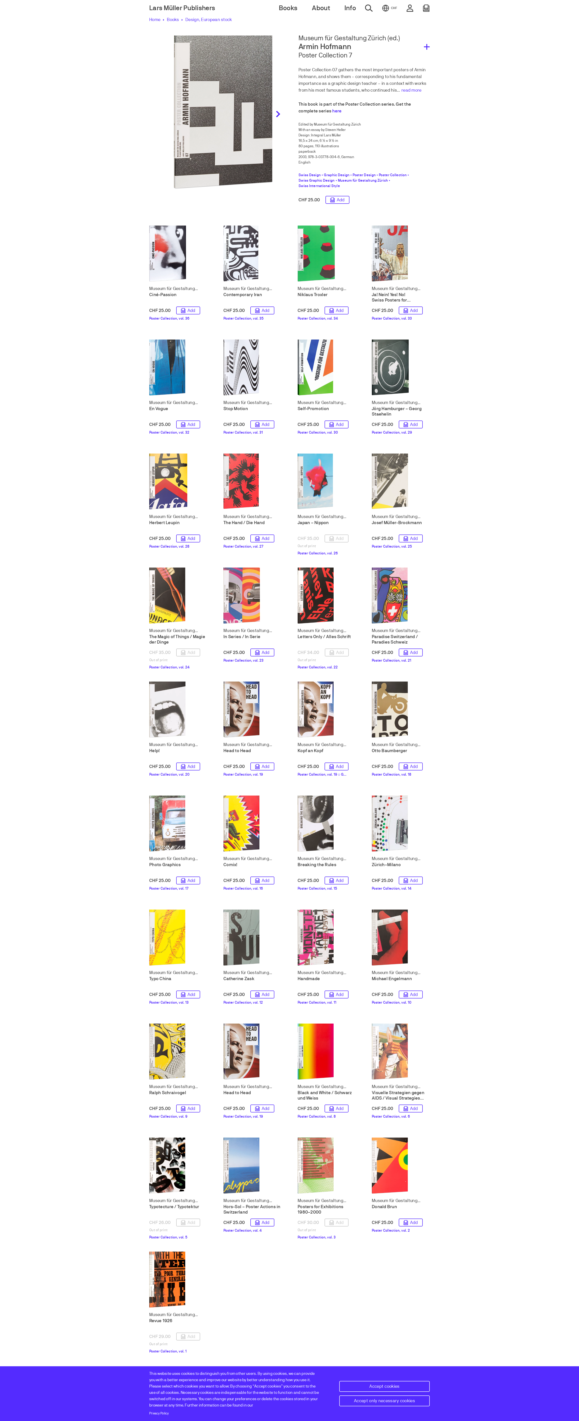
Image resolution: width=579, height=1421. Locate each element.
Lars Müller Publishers (182, 8)
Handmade (309, 978)
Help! (154, 750)
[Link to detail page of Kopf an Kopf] (327, 710)
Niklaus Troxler (312, 294)
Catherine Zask (238, 978)
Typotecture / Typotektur (174, 1206)
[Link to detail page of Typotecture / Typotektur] (178, 1166)
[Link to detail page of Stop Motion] (252, 368)
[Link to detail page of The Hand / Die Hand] (252, 482)
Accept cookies (384, 1386)
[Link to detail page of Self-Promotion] (327, 368)
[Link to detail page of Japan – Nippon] (327, 482)
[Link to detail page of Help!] (178, 710)
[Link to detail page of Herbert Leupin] (178, 482)
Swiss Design (310, 175)
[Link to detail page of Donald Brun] (401, 1166)
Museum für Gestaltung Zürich (363, 180)
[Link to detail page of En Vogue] (178, 368)
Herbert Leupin (164, 522)
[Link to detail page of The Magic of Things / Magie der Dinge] (178, 596)
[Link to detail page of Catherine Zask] (252, 938)
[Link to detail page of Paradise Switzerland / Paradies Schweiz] (401, 596)
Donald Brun (384, 1206)
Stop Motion (235, 408)
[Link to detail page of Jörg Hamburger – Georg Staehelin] (401, 368)
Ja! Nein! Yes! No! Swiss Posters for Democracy (389, 300)
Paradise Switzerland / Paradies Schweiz (395, 639)
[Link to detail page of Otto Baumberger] (401, 710)
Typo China (160, 978)
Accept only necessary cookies (384, 1400)
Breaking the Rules (317, 864)
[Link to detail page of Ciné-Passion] (178, 254)
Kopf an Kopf (310, 750)
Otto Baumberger (389, 750)
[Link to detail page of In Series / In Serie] (252, 596)
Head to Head (237, 750)
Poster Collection (393, 175)
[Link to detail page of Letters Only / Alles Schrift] (327, 596)
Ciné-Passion (163, 294)
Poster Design (364, 175)
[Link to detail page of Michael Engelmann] (401, 938)
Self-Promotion (313, 408)
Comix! (230, 864)
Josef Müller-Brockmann (397, 522)
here (337, 111)
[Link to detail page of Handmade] (327, 938)
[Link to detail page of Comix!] (252, 824)
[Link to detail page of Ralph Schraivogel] (178, 1052)
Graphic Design (336, 175)
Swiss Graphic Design (317, 180)
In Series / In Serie (241, 636)
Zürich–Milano (386, 864)
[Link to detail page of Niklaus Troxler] (327, 254)
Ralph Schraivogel (167, 1092)
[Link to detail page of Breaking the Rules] (327, 824)
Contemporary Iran (242, 294)
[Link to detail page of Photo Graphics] (178, 824)
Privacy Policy (159, 1413)
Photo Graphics (165, 864)
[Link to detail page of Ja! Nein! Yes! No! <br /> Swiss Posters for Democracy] (401, 254)
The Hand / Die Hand (244, 522)
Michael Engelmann (392, 978)
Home (154, 19)
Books (173, 19)
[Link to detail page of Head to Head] (252, 710)
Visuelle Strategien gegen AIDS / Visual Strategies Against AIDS (398, 1098)
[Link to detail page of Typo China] (178, 938)
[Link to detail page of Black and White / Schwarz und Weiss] (327, 1052)
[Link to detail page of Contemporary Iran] (252, 254)
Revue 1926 (161, 1320)
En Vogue (158, 408)
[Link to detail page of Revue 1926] (178, 1280)
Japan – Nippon (313, 522)
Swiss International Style (319, 186)
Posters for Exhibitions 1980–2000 (321, 1209)
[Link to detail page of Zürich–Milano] (401, 824)
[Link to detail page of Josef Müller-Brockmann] (401, 482)
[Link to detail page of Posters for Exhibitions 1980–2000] (327, 1166)
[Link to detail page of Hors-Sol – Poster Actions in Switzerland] (252, 1166)
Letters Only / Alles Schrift (324, 636)
